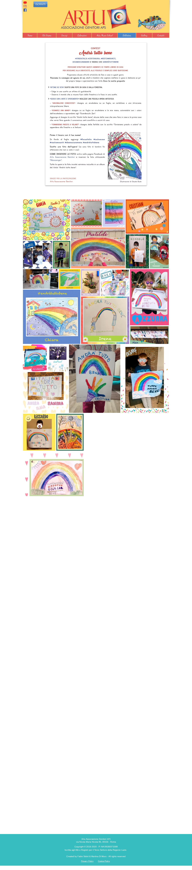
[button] (46, 35)
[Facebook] (25, 10)
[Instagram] (25, 6)
